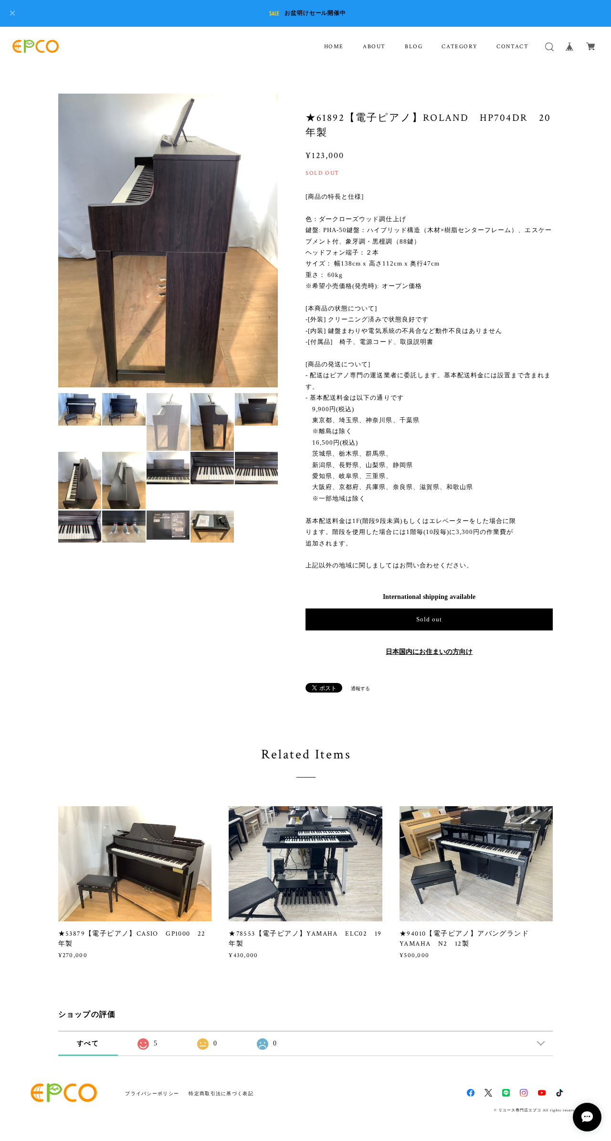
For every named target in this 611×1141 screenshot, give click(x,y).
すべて (88, 1043)
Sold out (429, 619)
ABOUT (374, 46)
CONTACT (512, 46)
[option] (189, 240)
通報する (360, 688)
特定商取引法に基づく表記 (221, 1093)
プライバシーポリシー (152, 1093)
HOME (334, 46)
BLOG (413, 46)
